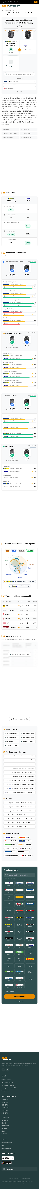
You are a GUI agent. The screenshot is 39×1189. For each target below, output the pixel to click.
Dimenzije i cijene (27, 137)
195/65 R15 (5, 1105)
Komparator (5, 1091)
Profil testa (26, 129)
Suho (7, 550)
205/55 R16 (5, 1099)
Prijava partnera (6, 1148)
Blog (3, 1145)
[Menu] (36, 6)
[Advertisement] (19, 164)
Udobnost (21, 550)
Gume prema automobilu (9, 1088)
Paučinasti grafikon (27, 133)
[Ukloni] (17, 30)
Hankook (4, 1134)
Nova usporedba (19, 1001)
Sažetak (6, 129)
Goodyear (5, 100)
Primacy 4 (28, 113)
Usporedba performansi (10, 133)
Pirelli (3, 1131)
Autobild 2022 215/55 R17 (21, 111)
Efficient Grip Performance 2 (15, 113)
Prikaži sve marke (9, 991)
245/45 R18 (5, 1113)
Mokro (14, 550)
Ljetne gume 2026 (7, 1079)
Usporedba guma (10, 10)
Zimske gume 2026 (7, 1082)
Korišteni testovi (8, 137)
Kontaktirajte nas (7, 1142)
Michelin (32, 100)
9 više (20, 91)
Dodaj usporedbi (19, 996)
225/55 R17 (5, 1110)
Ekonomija (30, 550)
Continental (5, 1120)
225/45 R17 (5, 1102)
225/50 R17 (5, 1107)
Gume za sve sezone (8, 1085)
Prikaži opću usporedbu (20, 719)
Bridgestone (5, 1126)
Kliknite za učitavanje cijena (20, 654)
